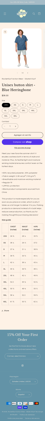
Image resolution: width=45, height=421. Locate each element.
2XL (14, 110)
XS (15, 105)
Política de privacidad (15, 418)
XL (5, 110)
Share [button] (6, 311)
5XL (6, 116)
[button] (5, 13)
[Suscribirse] (37, 356)
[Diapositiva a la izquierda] (17, 73)
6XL (15, 116)
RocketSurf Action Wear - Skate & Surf (21, 411)
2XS (6, 105)
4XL (33, 110)
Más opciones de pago (22, 148)
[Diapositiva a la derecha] (27, 73)
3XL (23, 110)
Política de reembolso (27, 414)
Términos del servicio (32, 418)
